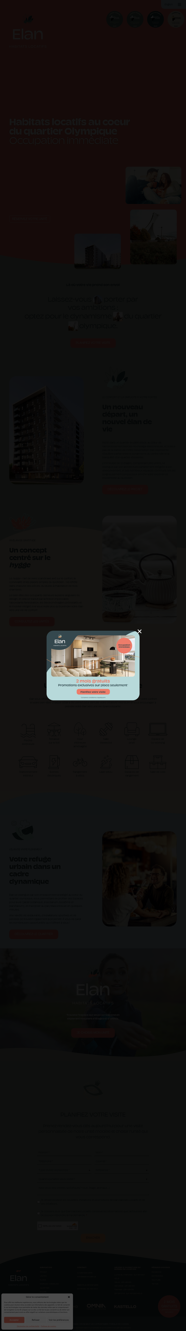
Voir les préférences (59, 1320)
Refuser (36, 1320)
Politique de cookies (48, 1326)
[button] (69, 1297)
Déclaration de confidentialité (28, 1326)
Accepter (14, 1320)
